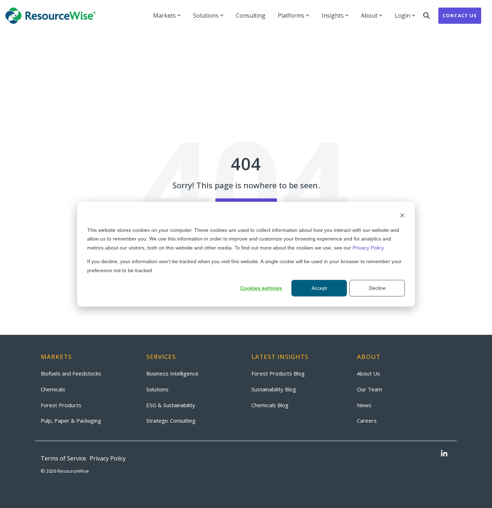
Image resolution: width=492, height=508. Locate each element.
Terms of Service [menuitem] (63, 458)
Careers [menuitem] (367, 420)
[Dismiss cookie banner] (402, 216)
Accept (319, 288)
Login (402, 15)
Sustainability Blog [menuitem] (273, 389)
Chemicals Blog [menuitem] (270, 405)
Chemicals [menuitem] (53, 389)
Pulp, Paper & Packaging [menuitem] (71, 420)
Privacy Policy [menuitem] (108, 458)
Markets (164, 15)
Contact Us (460, 15)
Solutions (206, 15)
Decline (377, 288)
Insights (333, 15)
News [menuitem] (364, 405)
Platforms (291, 15)
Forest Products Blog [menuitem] (278, 373)
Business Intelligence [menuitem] (172, 373)
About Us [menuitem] (368, 373)
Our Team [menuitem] (369, 389)
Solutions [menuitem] (157, 389)
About (369, 15)
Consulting (250, 15)
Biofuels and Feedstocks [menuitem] (71, 373)
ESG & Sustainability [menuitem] (170, 405)
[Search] (426, 16)
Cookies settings (261, 288)
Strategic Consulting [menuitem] (171, 420)
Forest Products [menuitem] (61, 405)
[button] (444, 454)
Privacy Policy (368, 247)
